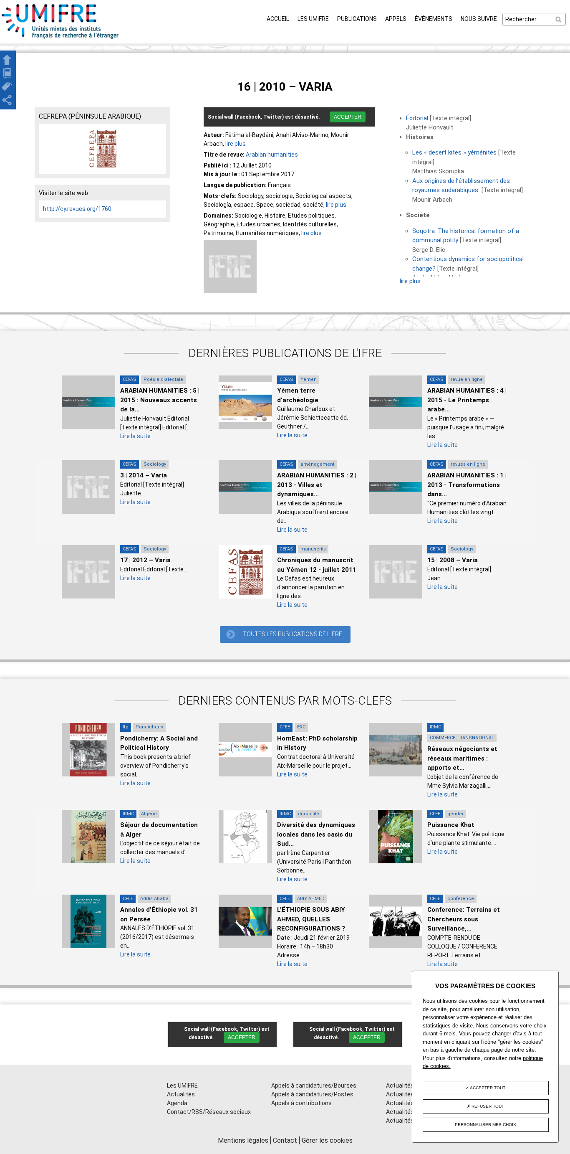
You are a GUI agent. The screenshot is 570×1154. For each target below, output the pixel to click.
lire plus (235, 143)
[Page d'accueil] (60, 39)
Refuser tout (487, 1106)
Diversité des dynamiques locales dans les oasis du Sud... (316, 834)
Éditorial (417, 118)
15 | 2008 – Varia (452, 560)
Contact (285, 1140)
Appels (395, 18)
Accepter (347, 117)
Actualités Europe (410, 1111)
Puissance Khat (450, 825)
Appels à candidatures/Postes (312, 1094)
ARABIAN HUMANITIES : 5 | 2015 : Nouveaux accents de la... (159, 400)
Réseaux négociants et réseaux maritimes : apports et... (462, 758)
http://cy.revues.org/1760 (77, 208)
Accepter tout (487, 1088)
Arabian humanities (272, 154)
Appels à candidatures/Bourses (313, 1085)
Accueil (278, 18)
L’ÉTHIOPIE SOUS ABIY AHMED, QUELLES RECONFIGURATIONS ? (311, 919)
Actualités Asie (406, 1120)
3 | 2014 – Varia (143, 475)
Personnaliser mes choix (485, 1124)
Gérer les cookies (327, 1140)
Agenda (177, 1103)
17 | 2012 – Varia (145, 560)
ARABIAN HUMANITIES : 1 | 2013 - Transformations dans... (467, 485)
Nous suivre (479, 18)
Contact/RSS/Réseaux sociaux (209, 1111)
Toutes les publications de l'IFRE (292, 634)
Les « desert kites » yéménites (454, 152)
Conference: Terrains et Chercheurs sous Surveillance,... (463, 919)
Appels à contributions (301, 1103)
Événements (433, 18)
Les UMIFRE (313, 18)
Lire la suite (135, 436)
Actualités (181, 1094)
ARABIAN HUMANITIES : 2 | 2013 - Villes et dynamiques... (316, 485)
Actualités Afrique (410, 1103)
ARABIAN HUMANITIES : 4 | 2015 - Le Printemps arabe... (467, 400)
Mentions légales (243, 1140)
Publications (357, 18)
